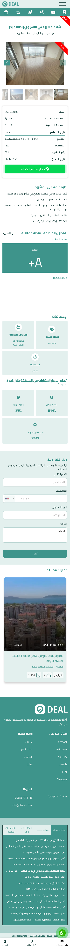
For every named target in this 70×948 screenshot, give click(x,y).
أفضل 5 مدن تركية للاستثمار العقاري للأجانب (45, 877)
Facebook (62, 742)
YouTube (63, 757)
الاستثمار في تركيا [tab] (26, 830)
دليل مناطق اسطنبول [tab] (10, 830)
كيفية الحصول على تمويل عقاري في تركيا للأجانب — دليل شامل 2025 (35, 871)
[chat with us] (62, 933)
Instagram (62, 749)
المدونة (28, 757)
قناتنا (30, 764)
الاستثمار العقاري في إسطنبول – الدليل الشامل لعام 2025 (38, 864)
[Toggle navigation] (62, 3)
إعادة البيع (27, 749)
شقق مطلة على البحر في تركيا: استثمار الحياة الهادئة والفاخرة (37, 913)
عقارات (29, 742)
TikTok (64, 772)
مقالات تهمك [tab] (59, 830)
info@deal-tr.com (23, 805)
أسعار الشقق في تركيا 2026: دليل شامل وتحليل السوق (40, 840)
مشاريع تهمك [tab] (43, 830)
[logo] (10, 4)
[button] (7, 62)
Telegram (62, 779)
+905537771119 (23, 797)
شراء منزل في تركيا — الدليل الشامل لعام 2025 (43, 852)
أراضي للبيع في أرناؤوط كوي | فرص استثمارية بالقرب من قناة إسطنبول (35, 858)
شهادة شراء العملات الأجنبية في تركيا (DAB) (45, 889)
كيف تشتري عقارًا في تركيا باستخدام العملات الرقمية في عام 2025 (35, 895)
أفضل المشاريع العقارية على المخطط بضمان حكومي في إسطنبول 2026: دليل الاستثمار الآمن (35, 901)
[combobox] (9, 499)
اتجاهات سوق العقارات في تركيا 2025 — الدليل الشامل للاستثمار (35, 846)
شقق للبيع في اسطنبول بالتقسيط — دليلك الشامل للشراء (39, 920)
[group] (35, 63)
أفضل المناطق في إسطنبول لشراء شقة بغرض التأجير (41, 883)
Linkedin (63, 764)
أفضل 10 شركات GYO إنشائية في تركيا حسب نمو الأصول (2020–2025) (35, 907)
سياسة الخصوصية (58, 796)
